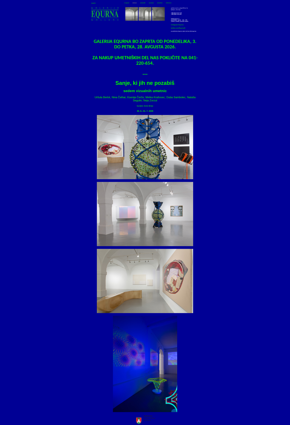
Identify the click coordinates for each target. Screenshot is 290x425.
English (93, 3)
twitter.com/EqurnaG (178, 28)
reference (168, 3)
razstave (151, 3)
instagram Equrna (177, 25)
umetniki (142, 3)
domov (135, 3)
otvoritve (159, 3)
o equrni (126, 3)
